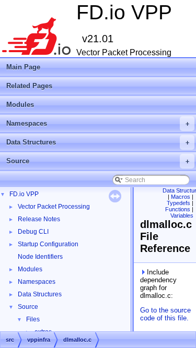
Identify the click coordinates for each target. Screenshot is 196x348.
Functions (177, 209)
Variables (181, 215)
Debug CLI (33, 231)
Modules (20, 105)
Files (33, 319)
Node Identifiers (40, 256)
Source (97, 161)
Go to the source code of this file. (165, 314)
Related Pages (29, 86)
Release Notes (39, 219)
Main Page (23, 67)
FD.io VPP (24, 194)
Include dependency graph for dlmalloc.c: (158, 283)
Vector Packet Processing (54, 206)
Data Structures (97, 142)
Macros (180, 197)
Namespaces (97, 123)
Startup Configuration (48, 244)
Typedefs (178, 203)
